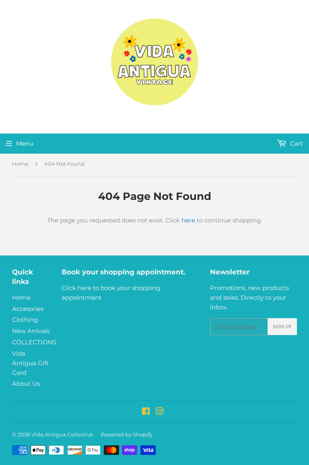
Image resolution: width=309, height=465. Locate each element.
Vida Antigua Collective (62, 434)
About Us (26, 383)
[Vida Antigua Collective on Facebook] (146, 412)
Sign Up (282, 326)
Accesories (27, 309)
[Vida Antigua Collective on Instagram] (160, 412)
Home (20, 163)
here (188, 220)
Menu (24, 143)
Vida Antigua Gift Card (30, 363)
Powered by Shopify (126, 434)
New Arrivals (30, 331)
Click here (76, 288)
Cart (295, 143)
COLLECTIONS (34, 342)
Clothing (25, 319)
